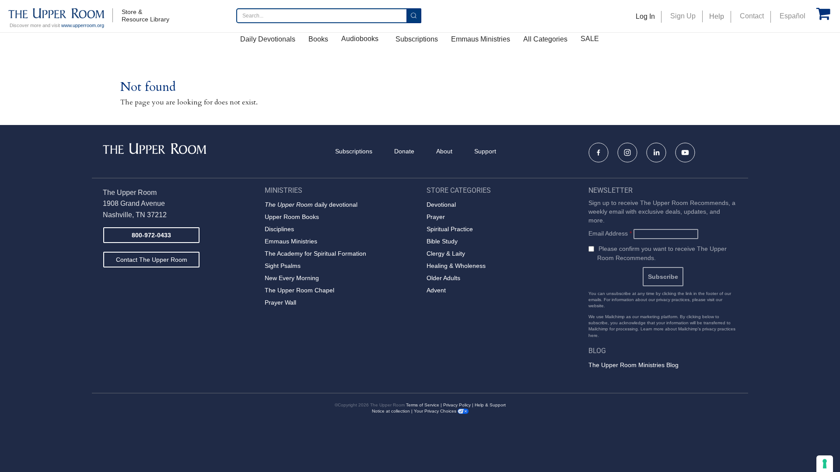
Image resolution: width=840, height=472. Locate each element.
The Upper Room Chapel (299, 290)
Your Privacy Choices (436, 411)
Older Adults (443, 277)
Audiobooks (359, 38)
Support (485, 151)
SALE (590, 38)
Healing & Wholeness (456, 265)
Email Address (610, 233)
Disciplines (279, 229)
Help (716, 16)
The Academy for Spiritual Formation (315, 253)
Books (318, 39)
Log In (645, 16)
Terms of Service (422, 405)
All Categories (545, 39)
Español (792, 16)
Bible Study (442, 241)
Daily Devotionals (267, 39)
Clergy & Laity (446, 253)
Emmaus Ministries (480, 39)
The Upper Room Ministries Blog (633, 364)
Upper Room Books (292, 216)
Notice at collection (391, 411)
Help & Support (490, 405)
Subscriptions (417, 39)
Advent (436, 290)
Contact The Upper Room (151, 259)
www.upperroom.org (82, 25)
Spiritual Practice (450, 229)
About (444, 151)
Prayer (436, 216)
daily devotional (311, 204)
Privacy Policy (457, 405)
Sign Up (683, 16)
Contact (752, 16)
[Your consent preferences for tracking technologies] (824, 463)
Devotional (441, 204)
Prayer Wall (280, 302)
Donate (404, 151)
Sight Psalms (283, 265)
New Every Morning (292, 277)
